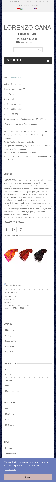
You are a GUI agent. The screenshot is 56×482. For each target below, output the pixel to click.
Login (7, 408)
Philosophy (9, 330)
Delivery (8, 448)
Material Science (12, 391)
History (8, 335)
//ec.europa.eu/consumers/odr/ (24, 160)
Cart (7, 419)
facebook (6, 229)
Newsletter (9, 346)
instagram (14, 229)
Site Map (8, 380)
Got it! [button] (28, 477)
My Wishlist (29, 1)
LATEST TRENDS (11, 236)
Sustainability (10, 341)
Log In (35, 5)
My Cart (42, 1)
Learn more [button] (10, 469)
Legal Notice (10, 352)
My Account (14, 1)
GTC (7, 369)
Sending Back (10, 453)
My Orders (9, 425)
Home (6, 77)
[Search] (39, 50)
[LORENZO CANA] (28, 29)
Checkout (24, 5)
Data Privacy (10, 375)
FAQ (7, 385)
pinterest (21, 229)
